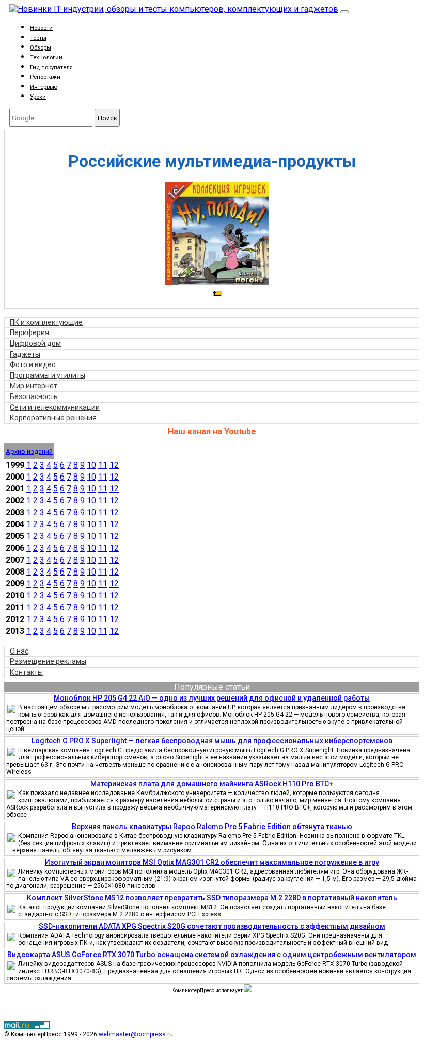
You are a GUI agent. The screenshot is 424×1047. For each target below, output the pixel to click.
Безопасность (34, 396)
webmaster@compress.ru (136, 1034)
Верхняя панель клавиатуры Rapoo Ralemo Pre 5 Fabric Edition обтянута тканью (212, 826)
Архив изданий (29, 451)
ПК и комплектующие (46, 322)
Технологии (46, 57)
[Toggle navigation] (344, 11)
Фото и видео (33, 364)
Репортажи (45, 77)
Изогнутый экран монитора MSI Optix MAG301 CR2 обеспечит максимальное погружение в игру (212, 862)
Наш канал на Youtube (212, 431)
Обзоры (40, 47)
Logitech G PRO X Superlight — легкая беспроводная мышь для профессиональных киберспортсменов (212, 741)
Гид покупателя (51, 67)
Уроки (38, 96)
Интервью (43, 87)
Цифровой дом (35, 343)
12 (114, 465)
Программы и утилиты (47, 375)
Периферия (29, 332)
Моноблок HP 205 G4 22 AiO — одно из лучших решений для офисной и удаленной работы (212, 698)
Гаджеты (25, 354)
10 (91, 465)
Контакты (26, 672)
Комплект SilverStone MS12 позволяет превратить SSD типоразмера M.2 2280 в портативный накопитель (212, 898)
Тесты (38, 38)
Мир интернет (33, 386)
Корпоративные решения (53, 418)
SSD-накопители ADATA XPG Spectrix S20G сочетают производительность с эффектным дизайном (212, 926)
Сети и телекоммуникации (55, 407)
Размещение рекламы (48, 661)
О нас (19, 651)
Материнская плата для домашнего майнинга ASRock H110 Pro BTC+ (211, 784)
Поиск (107, 118)
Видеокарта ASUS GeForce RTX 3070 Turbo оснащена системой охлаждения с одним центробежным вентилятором (211, 954)
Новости (41, 28)
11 (102, 465)
